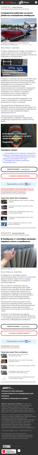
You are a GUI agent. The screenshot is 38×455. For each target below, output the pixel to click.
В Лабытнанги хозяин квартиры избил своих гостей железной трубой (20, 212)
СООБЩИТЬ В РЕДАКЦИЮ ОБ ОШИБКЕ (14, 398)
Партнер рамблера (16, 446)
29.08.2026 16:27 (6, 233)
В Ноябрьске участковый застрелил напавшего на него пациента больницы (16, 136)
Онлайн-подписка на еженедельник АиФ (17, 393)
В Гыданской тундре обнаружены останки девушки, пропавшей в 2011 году (19, 158)
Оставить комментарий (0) (19, 176)
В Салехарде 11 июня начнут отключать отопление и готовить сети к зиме (19, 372)
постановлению (30, 277)
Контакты (5, 396)
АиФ (14, 269)
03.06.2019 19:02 (6, 7)
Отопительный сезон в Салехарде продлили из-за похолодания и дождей (21, 377)
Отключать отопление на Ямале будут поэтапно (21, 365)
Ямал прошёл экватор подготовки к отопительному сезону (18, 355)
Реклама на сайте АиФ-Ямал (12, 391)
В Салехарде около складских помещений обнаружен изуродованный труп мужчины (19, 154)
